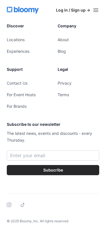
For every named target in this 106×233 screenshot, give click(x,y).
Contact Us (17, 83)
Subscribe (53, 170)
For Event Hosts (21, 94)
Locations (16, 39)
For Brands (17, 106)
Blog (62, 51)
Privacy (65, 83)
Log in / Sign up (73, 10)
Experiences (18, 51)
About (63, 39)
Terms (63, 94)
